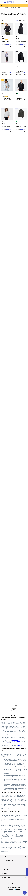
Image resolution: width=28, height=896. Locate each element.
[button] (25, 893)
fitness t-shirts (15, 740)
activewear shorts (4, 742)
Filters (4, 20)
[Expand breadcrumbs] (2, 7)
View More (14, 709)
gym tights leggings (16, 741)
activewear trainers (21, 745)
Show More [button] (3, 15)
